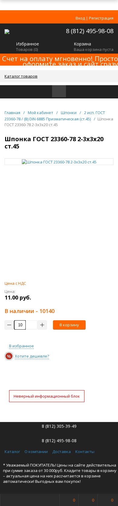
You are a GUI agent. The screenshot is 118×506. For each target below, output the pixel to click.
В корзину (69, 325)
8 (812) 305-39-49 (59, 426)
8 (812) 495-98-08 (89, 31)
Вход (80, 18)
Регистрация (101, 18)
